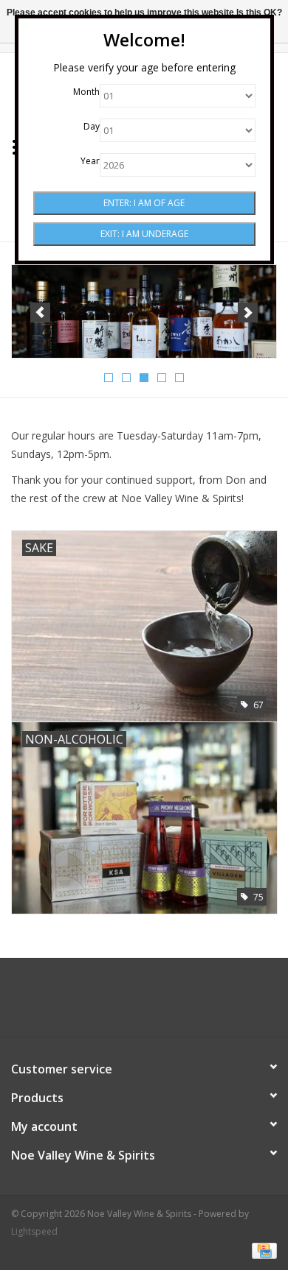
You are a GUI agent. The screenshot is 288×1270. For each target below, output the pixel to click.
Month (86, 91)
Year (90, 161)
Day (91, 126)
